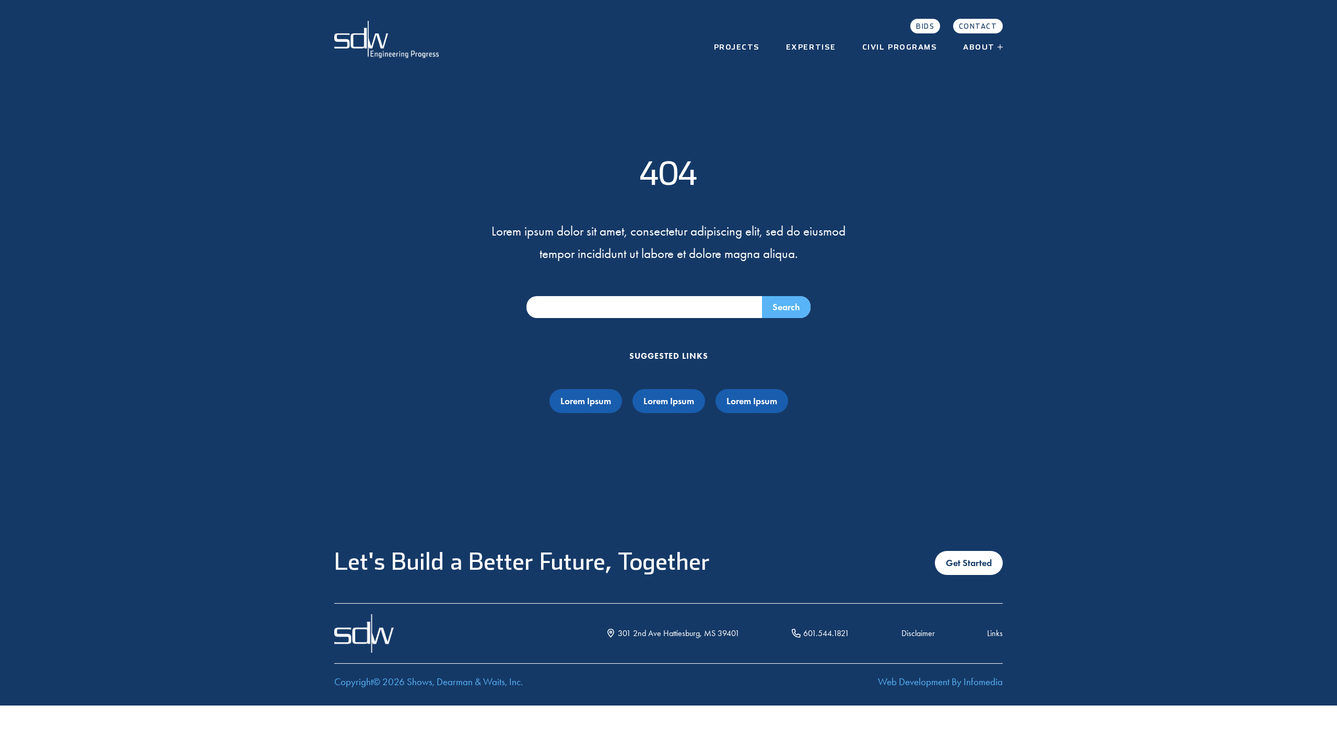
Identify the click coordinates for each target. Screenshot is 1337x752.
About (979, 47)
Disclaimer (918, 633)
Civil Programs (899, 47)
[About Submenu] (1004, 47)
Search (786, 307)
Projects (737, 47)
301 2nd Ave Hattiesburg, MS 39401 (679, 633)
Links (995, 633)
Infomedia (983, 682)
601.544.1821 (826, 633)
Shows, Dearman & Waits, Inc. (465, 682)
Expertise (811, 47)
